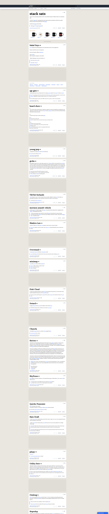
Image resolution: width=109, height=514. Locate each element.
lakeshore (34, 475)
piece (42, 407)
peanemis (38, 409)
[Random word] (75, 6)
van (44, 210)
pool (61, 471)
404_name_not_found (36, 384)
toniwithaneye (35, 297)
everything (42, 263)
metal (37, 173)
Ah (30, 153)
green (30, 47)
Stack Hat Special (41, 84)
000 (50, 381)
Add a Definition (73, 8)
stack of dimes (32, 85)
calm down (50, 307)
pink (63, 294)
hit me (34, 333)
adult (38, 151)
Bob (31, 119)
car (32, 454)
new (45, 291)
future (46, 21)
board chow (31, 130)
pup (38, 153)
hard (31, 379)
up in (37, 60)
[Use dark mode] (79, 6)
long (39, 305)
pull (33, 456)
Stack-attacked (44, 85)
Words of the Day (31, 8)
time (33, 26)
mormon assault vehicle (33, 217)
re (33, 153)
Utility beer (31, 475)
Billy (31, 95)
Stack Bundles (48, 84)
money (51, 294)
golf (37, 467)
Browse (35, 8)
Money (45, 8)
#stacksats (36, 84)
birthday (31, 96)
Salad (32, 62)
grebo (30, 175)
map (31, 263)
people (44, 115)
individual (34, 305)
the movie (42, 409)
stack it (62, 84)
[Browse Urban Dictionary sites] (31, 6)
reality (47, 292)
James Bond (36, 456)
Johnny (34, 504)
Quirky (31, 406)
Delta (30, 378)
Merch (64, 28)
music (62, 163)
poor (62, 378)
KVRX (37, 217)
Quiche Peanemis (32, 411)
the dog (34, 155)
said (36, 62)
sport (44, 422)
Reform (40, 225)
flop (50, 331)
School (34, 358)
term (33, 210)
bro (40, 200)
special (39, 469)
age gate (31, 100)
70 (49, 381)
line (49, 213)
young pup (31, 155)
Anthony (32, 361)
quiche (35, 409)
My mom (31, 333)
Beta (54, 348)
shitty (31, 454)
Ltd (42, 225)
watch (63, 93)
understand (32, 252)
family (31, 211)
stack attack (53, 84)
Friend (31, 265)
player (34, 419)
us (39, 307)
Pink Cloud (31, 297)
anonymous (33, 309)
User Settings (78, 8)
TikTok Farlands (32, 202)
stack (34, 20)
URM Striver (33, 370)
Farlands (38, 200)
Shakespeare (41, 52)
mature (56, 93)
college (52, 343)
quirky (46, 407)
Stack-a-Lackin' (38, 85)
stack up (58, 84)
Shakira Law (31, 230)
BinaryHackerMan (36, 130)
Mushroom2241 (37, 411)
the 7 (57, 254)
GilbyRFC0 (34, 64)
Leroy (31, 254)
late (42, 151)
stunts (39, 456)
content (49, 93)
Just (31, 382)
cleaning (57, 471)
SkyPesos (31, 384)
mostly (34, 263)
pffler (33, 432)
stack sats (31, 84)
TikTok (31, 197)
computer (49, 110)
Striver (30, 370)
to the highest (43, 252)
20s (47, 151)
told (36, 254)
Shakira (47, 227)
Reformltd (35, 230)
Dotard (30, 309)
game (50, 95)
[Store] (78, 6)
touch (44, 292)
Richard (31, 227)
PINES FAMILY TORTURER (38, 202)
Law (36, 225)
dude (43, 294)
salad (32, 54)
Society (42, 8)
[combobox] (56, 6)
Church (39, 214)
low (49, 198)
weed (47, 504)
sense (51, 305)
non (40, 497)
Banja (33, 100)
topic (36, 252)
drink (53, 471)
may (58, 344)
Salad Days (31, 64)
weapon (35, 331)
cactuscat (33, 175)
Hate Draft (31, 432)
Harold (32, 368)
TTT (46, 361)
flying (45, 331)
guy (39, 350)
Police (31, 497)
